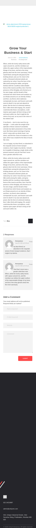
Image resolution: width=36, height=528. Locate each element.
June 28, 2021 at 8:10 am (22, 243)
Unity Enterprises (12, 2)
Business (14, 59)
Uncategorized (23, 59)
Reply (31, 241)
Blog (8, 221)
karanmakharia (23, 57)
